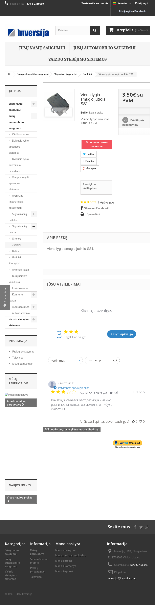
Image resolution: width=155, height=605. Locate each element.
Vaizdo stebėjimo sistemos (77, 59)
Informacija (18, 341)
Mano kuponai (64, 571)
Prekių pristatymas (23, 351)
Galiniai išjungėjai (15, 260)
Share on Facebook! (96, 208)
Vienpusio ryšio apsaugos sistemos (19, 183)
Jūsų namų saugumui (42, 48)
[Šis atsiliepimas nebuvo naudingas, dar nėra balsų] (140, 421)
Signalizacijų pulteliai (18, 217)
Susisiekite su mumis (94, 3)
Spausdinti (93, 214)
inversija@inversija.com (122, 578)
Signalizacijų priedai (18, 229)
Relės (15, 251)
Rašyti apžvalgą (122, 334)
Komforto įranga (16, 297)
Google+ (91, 168)
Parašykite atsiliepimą (89, 186)
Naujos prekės (20, 485)
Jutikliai (16, 244)
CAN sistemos (20, 134)
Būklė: (84, 112)
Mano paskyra (67, 543)
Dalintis (89, 161)
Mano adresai (63, 560)
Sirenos (16, 238)
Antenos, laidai (20, 269)
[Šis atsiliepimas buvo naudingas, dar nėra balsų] (133, 421)
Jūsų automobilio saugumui (104, 48)
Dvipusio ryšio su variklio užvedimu (19, 165)
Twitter (90, 154)
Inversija (27, 594)
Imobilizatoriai (19, 288)
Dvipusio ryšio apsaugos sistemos (19, 146)
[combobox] (65, 360)
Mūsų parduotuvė (22, 363)
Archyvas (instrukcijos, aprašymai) (16, 201)
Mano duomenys (65, 565)
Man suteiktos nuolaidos (70, 555)
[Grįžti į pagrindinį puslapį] (9, 74)
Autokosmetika (20, 313)
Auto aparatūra (20, 306)
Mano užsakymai (65, 550)
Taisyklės (17, 357)
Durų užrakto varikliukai (18, 279)
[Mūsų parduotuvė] (21, 395)
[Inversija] (27, 30)
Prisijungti (141, 3)
